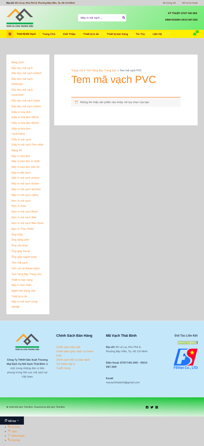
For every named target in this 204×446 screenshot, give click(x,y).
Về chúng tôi (169, 2)
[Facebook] (147, 407)
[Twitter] (151, 407)
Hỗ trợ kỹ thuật (190, 2)
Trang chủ (77, 70)
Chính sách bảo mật (68, 347)
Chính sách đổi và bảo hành (73, 359)
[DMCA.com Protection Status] (188, 342)
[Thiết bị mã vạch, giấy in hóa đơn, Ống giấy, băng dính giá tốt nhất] (186, 358)
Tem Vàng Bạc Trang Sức (101, 70)
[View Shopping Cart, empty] (195, 34)
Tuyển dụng (63, 368)
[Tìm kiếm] (124, 18)
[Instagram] (156, 407)
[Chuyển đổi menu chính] (9, 34)
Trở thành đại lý (65, 363)
